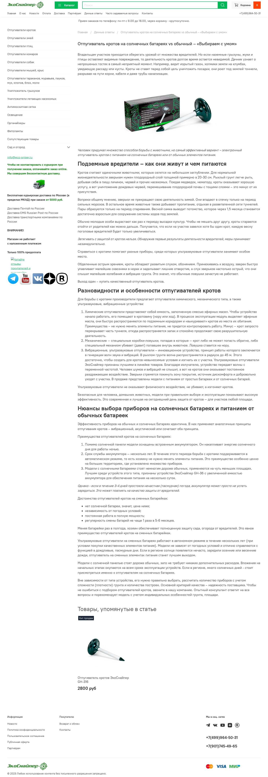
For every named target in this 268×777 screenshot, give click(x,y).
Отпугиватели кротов (21, 30)
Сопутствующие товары (23, 139)
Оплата (46, 13)
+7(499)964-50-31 (250, 13)
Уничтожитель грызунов (23, 90)
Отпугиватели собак (20, 62)
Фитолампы (15, 131)
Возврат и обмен (69, 723)
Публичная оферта (18, 742)
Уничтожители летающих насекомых (31, 99)
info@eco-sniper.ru (19, 157)
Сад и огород (16, 147)
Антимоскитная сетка (21, 107)
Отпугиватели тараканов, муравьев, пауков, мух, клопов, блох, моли (36, 80)
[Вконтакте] (38, 278)
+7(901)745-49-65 (221, 746)
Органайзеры (16, 123)
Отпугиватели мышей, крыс (25, 70)
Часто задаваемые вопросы (122, 13)
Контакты (147, 13)
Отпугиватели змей (20, 38)
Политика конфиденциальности (26, 729)
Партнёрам (74, 13)
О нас (22, 13)
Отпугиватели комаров (22, 54)
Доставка (59, 13)
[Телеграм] (13, 278)
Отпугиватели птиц (20, 46)
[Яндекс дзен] (49, 278)
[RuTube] (62, 278)
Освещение (15, 115)
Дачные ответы (93, 13)
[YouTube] (25, 278)
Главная (11, 13)
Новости (34, 13)
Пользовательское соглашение (25, 736)
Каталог (69, 5)
